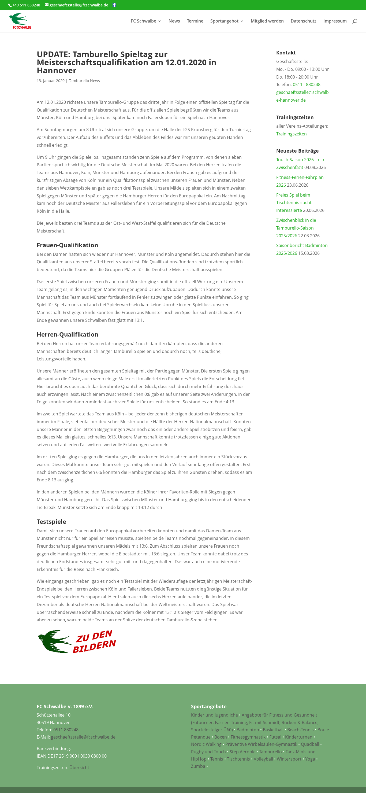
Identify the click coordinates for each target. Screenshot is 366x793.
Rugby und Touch (208, 752)
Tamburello (270, 752)
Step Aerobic (242, 752)
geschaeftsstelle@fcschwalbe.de (83, 737)
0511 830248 (66, 730)
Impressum (335, 21)
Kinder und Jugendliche (214, 715)
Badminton (248, 730)
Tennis (216, 759)
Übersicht (79, 767)
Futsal (275, 737)
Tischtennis (239, 759)
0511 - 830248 (306, 84)
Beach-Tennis (300, 730)
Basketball (273, 730)
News (174, 21)
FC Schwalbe (143, 21)
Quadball (310, 744)
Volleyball (264, 759)
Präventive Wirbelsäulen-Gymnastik (261, 744)
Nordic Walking (206, 744)
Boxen (220, 737)
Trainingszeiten (291, 134)
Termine (195, 21)
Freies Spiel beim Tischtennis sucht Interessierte (294, 202)
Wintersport (289, 759)
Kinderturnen (298, 737)
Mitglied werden (267, 21)
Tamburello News (84, 80)
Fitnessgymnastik (248, 737)
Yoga (310, 759)
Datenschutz (303, 21)
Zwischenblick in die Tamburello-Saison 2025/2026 (296, 228)
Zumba (198, 766)
